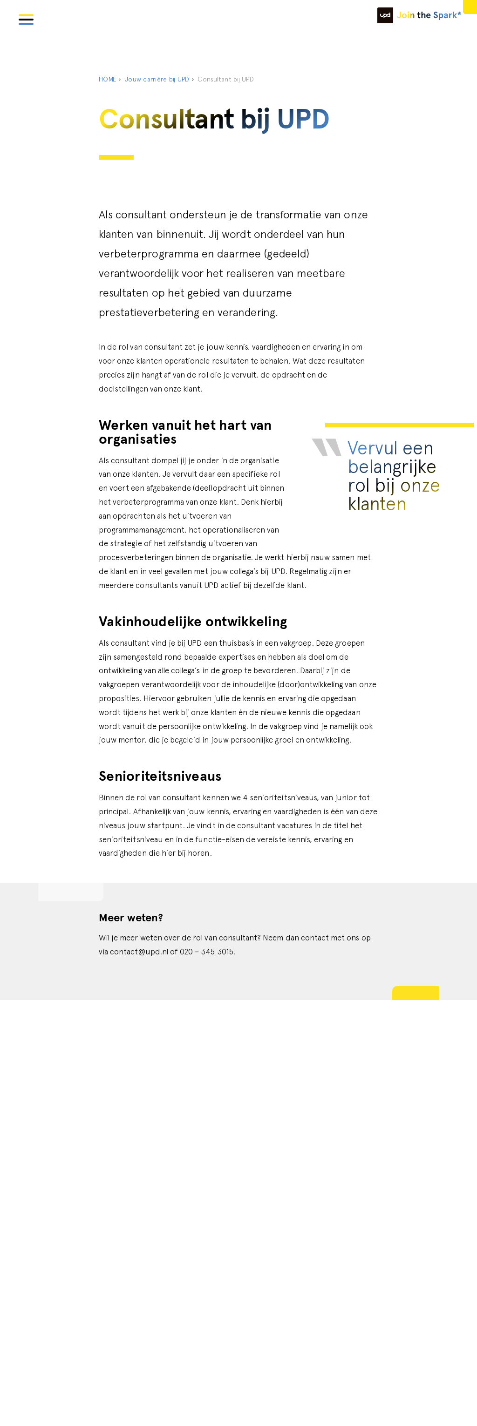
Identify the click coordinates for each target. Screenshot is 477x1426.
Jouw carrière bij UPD (157, 79)
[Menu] (26, 18)
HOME (107, 79)
